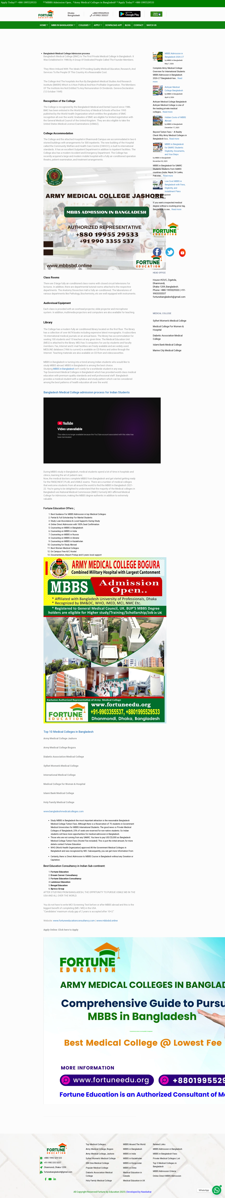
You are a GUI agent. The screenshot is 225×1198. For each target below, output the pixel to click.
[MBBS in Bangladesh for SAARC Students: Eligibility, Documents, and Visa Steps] (158, 147)
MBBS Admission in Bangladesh (167, 1149)
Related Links (159, 1144)
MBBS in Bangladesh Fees (165, 1154)
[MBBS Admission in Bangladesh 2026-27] (158, 57)
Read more (168, 112)
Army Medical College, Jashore (100, 1154)
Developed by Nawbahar (139, 1191)
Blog (127, 25)
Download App (113, 25)
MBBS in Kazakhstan (132, 1158)
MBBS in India (129, 1154)
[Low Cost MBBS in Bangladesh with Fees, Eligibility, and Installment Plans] (158, 184)
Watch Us (151, 25)
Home (43, 25)
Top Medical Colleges (96, 1144)
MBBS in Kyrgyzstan (132, 1163)
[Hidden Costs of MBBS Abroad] (158, 121)
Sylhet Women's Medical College (101, 1158)
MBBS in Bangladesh (62, 25)
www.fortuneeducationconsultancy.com (74, 920)
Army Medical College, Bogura (99, 1149)
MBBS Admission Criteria (164, 1171)
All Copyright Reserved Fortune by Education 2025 (99, 1191)
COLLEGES (84, 25)
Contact (138, 25)
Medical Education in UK (134, 1180)
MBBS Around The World (134, 1144)
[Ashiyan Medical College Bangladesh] (158, 90)
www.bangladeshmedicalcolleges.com (63, 811)
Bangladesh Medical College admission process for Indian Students (86, 392)
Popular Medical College (97, 1168)
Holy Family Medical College (99, 1180)
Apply (97, 25)
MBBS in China (129, 1168)
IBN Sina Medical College (97, 1163)
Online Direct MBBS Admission (167, 1176)
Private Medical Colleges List (166, 1158)
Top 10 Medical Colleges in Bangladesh (68, 731)
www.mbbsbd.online (107, 920)
